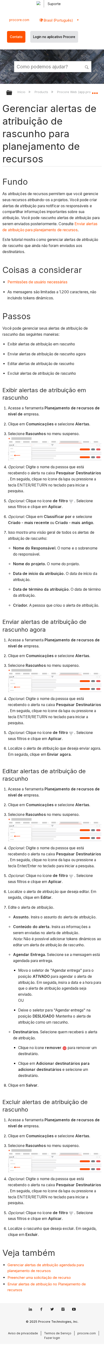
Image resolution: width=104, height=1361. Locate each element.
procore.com (19, 20)
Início (21, 92)
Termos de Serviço (57, 1333)
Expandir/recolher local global (95, 91)
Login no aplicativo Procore (54, 37)
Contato (16, 37)
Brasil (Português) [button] (58, 20)
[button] (87, 66)
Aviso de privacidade (23, 1333)
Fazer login (52, 1338)
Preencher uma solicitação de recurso (39, 1277)
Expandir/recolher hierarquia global (12, 92)
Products (42, 92)
